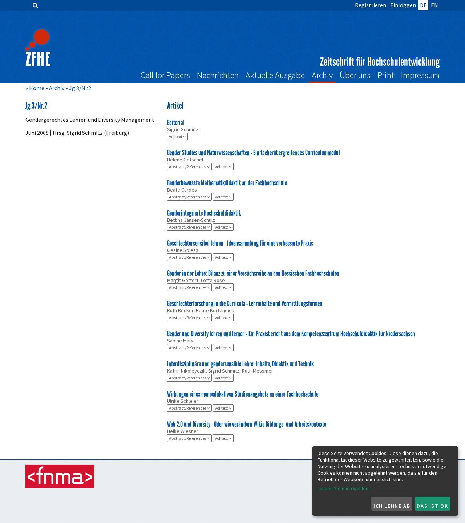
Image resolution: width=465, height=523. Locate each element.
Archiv (322, 75)
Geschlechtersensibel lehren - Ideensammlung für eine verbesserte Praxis (240, 243)
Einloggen (403, 5)
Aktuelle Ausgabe (275, 75)
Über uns (355, 75)
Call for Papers (165, 75)
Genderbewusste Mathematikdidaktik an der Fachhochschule (227, 182)
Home (36, 88)
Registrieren (370, 5)
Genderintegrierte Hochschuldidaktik (204, 213)
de (423, 5)
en (434, 5)
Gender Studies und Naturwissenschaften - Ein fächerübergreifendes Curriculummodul (253, 152)
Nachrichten (218, 75)
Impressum (420, 75)
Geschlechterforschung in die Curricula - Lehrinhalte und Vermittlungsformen (244, 303)
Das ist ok (432, 506)
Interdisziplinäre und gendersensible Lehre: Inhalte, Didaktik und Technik (240, 363)
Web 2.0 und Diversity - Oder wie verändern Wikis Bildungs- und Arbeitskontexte (246, 424)
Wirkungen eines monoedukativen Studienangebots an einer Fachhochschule (242, 394)
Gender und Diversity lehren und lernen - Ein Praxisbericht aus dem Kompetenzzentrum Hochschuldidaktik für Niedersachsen (291, 333)
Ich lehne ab (391, 506)
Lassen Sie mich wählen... (345, 488)
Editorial (175, 122)
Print (385, 75)
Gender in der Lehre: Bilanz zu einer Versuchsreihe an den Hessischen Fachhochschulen (253, 273)
